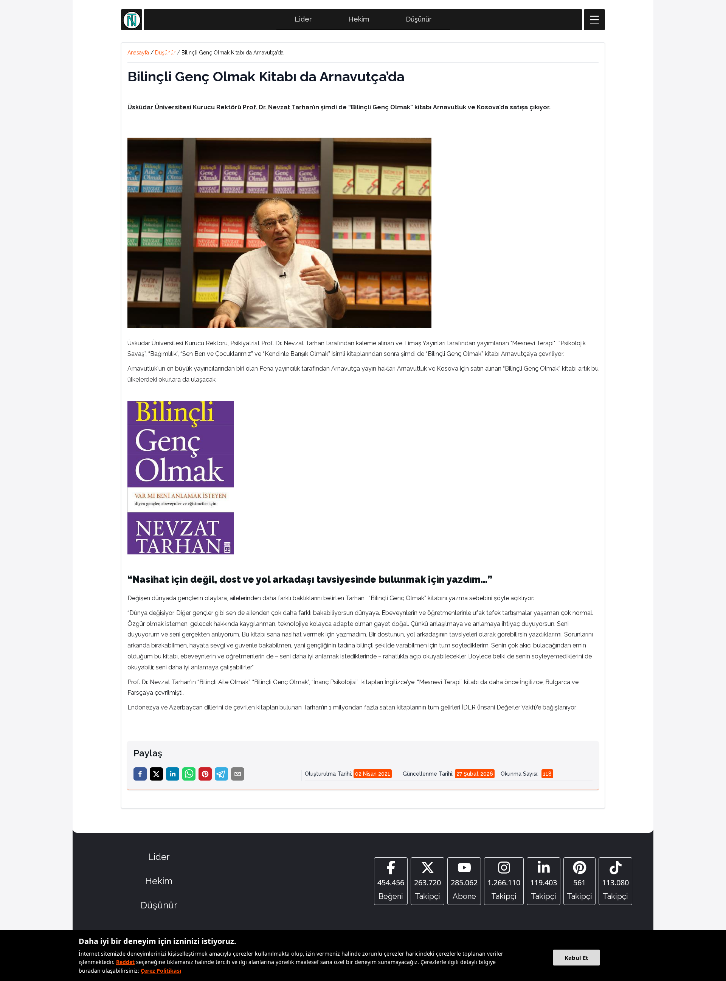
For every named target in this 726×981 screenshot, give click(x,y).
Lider (303, 19)
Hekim (358, 19)
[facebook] (140, 774)
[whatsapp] (188, 774)
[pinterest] (205, 774)
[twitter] (156, 774)
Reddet (125, 961)
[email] (237, 774)
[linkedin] (172, 774)
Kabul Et (576, 957)
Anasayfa (138, 53)
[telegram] (221, 774)
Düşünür (419, 19)
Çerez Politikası (161, 970)
